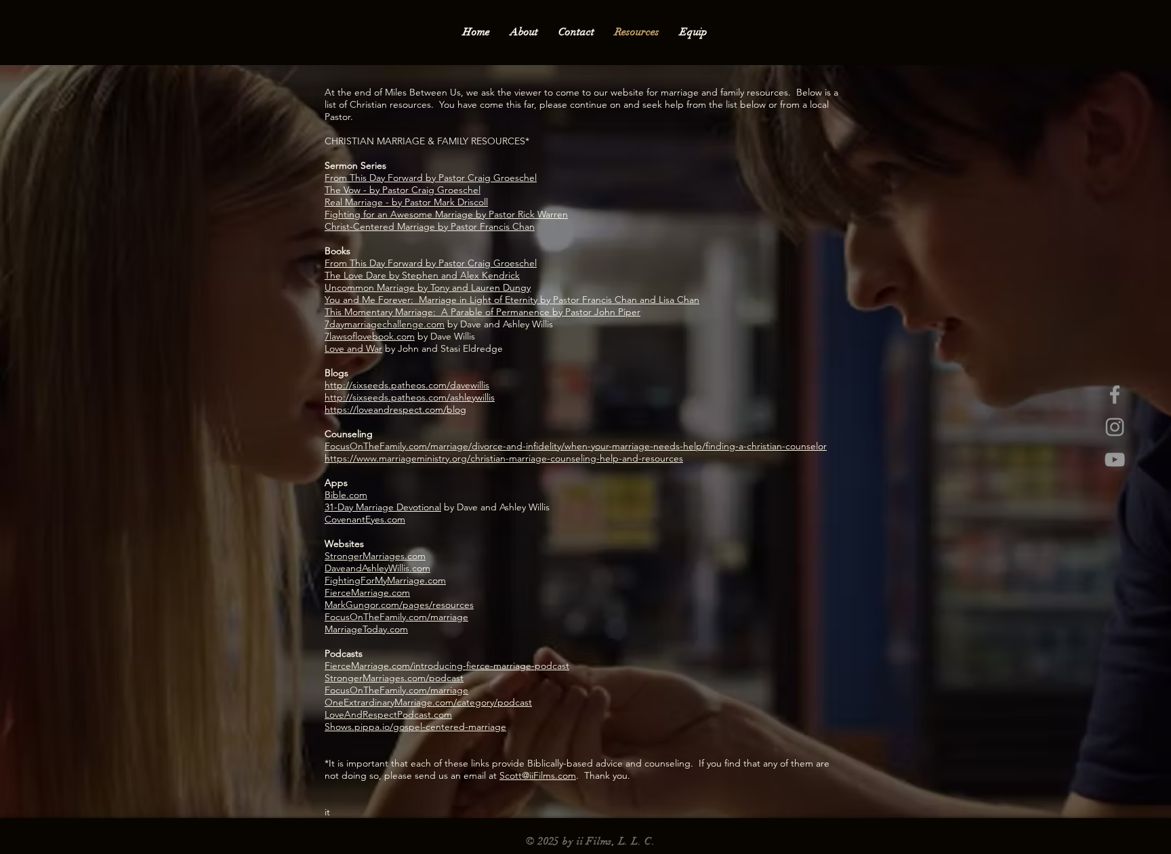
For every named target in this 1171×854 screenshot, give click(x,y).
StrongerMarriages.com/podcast (394, 678)
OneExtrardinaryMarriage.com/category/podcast (428, 702)
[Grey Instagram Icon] (1115, 427)
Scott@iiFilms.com (537, 775)
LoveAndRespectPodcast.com (388, 714)
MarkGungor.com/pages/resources (399, 604)
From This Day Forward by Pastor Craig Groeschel (431, 177)
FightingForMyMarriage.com (385, 580)
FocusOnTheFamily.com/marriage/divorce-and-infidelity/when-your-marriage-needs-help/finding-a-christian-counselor (576, 446)
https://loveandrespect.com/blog (395, 409)
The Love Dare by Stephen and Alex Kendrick (422, 275)
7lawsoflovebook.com (370, 336)
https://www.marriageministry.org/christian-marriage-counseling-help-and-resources (504, 458)
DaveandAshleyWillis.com (377, 568)
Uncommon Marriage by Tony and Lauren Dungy (428, 287)
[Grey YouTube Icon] (1115, 459)
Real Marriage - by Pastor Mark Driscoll (406, 202)
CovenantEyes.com (365, 519)
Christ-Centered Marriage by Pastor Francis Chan (430, 226)
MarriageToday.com (366, 629)
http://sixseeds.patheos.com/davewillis (407, 385)
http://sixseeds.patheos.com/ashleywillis (410, 397)
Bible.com (346, 495)
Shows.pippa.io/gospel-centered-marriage (415, 726)
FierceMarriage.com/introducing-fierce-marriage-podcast (447, 665)
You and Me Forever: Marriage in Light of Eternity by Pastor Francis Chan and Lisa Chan (512, 299)
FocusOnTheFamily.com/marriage (396, 617)
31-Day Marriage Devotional (383, 507)
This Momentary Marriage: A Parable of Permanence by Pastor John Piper (482, 312)
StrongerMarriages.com (375, 556)
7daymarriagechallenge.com (385, 324)
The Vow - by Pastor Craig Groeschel (402, 190)
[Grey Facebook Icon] (1115, 394)
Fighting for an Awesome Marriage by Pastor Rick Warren (446, 214)
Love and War (353, 348)
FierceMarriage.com (367, 592)
